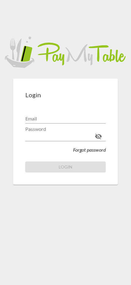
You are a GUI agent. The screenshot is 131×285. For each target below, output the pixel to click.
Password (35, 129)
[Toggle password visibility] (98, 136)
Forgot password (89, 150)
